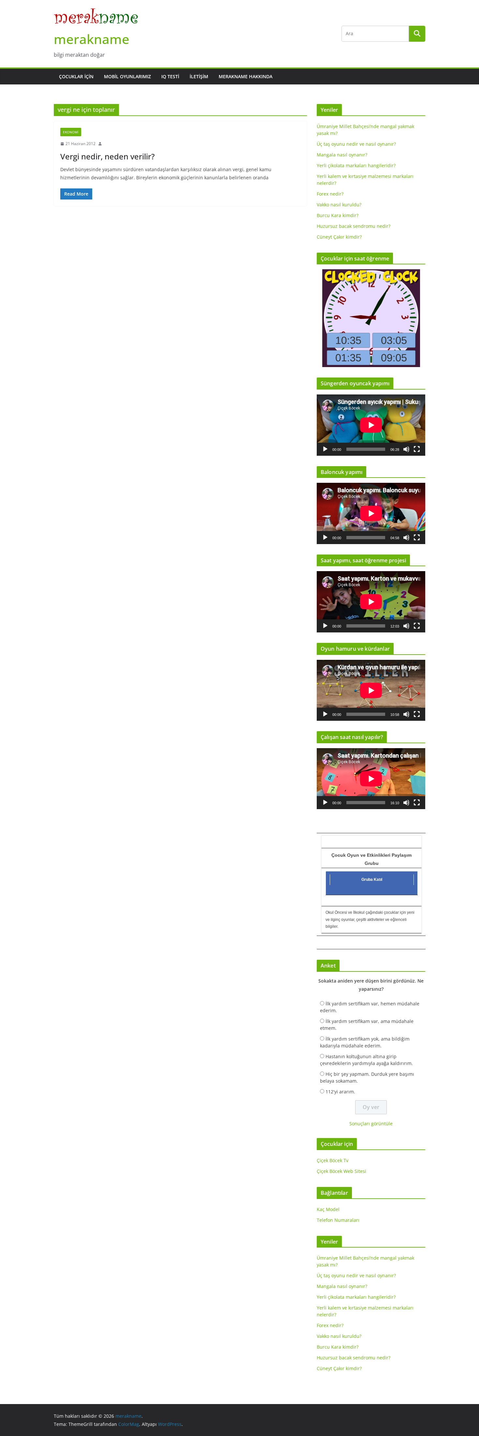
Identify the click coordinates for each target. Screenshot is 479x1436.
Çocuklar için (76, 76)
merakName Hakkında (245, 76)
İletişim (199, 76)
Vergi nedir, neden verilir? (107, 156)
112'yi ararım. (340, 1091)
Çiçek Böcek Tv (332, 1160)
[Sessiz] (406, 449)
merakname (91, 39)
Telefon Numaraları (338, 1220)
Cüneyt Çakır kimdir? (339, 237)
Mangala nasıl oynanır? (342, 155)
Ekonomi (71, 132)
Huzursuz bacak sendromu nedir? (353, 226)
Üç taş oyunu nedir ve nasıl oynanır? (356, 144)
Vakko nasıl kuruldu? (339, 204)
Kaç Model (328, 1209)
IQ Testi (170, 76)
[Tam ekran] (417, 449)
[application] (371, 424)
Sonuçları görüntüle (371, 1123)
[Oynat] (325, 449)
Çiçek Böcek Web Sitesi (341, 1171)
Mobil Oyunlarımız (127, 76)
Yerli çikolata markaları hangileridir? (356, 165)
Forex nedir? (330, 194)
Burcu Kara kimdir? (337, 215)
